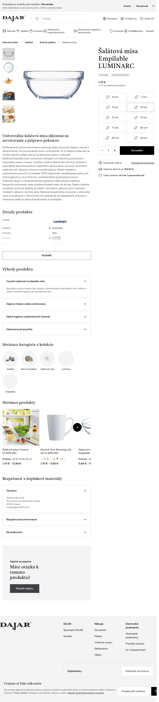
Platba (98, 636)
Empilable (57, 228)
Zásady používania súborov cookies (86, 692)
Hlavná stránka (10, 42)
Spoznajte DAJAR (73, 630)
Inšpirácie (138, 31)
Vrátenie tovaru (103, 642)
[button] (46, 281)
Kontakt (150, 31)
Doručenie (100, 630)
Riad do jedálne (48, 42)
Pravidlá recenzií (135, 643)
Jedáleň (29, 42)
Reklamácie (101, 648)
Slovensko (112, 18)
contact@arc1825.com (17, 507)
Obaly (98, 654)
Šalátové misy (69, 42)
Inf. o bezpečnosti (135, 649)
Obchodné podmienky (132, 635)
